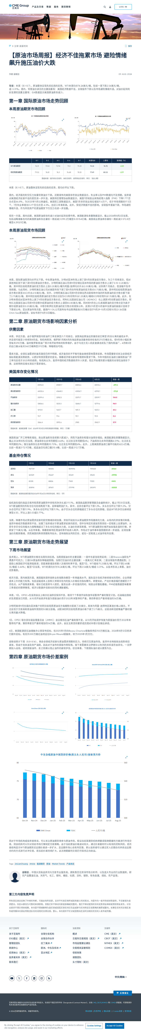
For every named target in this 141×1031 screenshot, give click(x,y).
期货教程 (66, 7)
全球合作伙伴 (47, 939)
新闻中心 (13, 948)
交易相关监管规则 (81, 948)
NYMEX (105, 1003)
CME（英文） (111, 934)
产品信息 (70, 864)
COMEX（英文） (112, 948)
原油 (48, 864)
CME (94, 1003)
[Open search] (105, 6)
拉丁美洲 (45, 943)
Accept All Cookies (115, 1026)
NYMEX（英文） (112, 943)
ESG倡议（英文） (17, 939)
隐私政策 (107, 1011)
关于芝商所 (14, 934)
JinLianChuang (21, 864)
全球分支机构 (47, 934)
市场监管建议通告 (81, 943)
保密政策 (77, 953)
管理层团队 (14, 943)
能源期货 (41, 864)
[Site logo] (19, 7)
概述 (75, 934)
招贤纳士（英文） (18, 953)
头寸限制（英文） (81, 962)
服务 (56, 7)
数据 (49, 7)
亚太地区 (45, 953)
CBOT (99, 1003)
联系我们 (13, 962)
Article (32, 864)
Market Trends (58, 864)
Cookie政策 (117, 1011)
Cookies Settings (94, 1026)
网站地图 (89, 1011)
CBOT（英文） (111, 939)
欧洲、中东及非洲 (50, 948)
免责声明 (97, 1011)
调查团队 (77, 957)
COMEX (113, 1003)
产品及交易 (38, 7)
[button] (38, 133)
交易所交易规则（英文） (85, 939)
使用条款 (128, 1011)
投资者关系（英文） (19, 957)
